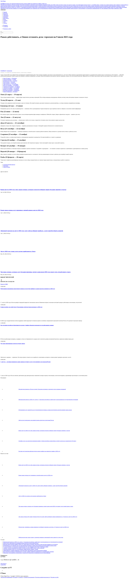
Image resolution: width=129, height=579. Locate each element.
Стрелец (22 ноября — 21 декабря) (11, 88)
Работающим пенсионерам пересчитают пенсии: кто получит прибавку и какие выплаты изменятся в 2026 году (28, 288)
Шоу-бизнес (6, 18)
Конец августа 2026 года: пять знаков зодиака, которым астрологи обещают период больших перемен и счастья (99, 6)
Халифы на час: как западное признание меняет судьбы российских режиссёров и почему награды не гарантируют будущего (44, 6)
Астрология (9, 70)
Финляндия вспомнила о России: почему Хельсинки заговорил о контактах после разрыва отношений (24, 4)
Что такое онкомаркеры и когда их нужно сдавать (13, 343)
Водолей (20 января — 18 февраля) (11, 90)
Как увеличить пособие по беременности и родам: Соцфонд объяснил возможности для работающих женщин (27, 325)
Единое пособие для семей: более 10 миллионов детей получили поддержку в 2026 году (21, 307)
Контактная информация (6, 577)
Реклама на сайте (7, 28)
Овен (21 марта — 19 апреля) (10, 78)
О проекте (20, 577)
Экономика (5, 15)
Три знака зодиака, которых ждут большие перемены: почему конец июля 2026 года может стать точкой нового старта (36, 272)
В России (5, 13)
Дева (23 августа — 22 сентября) (10, 84)
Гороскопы (5, 165)
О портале (5, 26)
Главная (5, 12)
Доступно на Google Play (3, 564)
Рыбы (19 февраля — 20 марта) (10, 91)
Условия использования (29, 577)
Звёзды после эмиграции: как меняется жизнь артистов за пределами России (77, 7)
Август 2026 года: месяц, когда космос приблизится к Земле (18, 251)
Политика (5, 17)
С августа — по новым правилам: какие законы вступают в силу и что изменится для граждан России (25, 361)
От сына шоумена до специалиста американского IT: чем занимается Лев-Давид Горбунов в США (99, 8)
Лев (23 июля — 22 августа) (9, 83)
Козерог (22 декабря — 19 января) (11, 89)
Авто (4, 21)
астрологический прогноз (9, 164)
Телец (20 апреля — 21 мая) (9, 79)
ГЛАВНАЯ (3, 70)
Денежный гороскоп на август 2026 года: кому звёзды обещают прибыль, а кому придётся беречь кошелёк (32, 231)
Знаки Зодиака (6, 167)
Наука (4, 19)
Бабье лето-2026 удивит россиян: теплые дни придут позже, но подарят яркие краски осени (69, 4)
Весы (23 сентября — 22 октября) (10, 85)
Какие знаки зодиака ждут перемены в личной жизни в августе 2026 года (22, 210)
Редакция (5, 25)
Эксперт (5, 23)
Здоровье (5, 20)
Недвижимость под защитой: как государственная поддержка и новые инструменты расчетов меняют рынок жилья (50, 8)
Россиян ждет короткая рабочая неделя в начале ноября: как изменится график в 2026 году (24, 3)
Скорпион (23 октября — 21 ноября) (11, 86)
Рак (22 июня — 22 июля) (9, 82)
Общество (5, 14)
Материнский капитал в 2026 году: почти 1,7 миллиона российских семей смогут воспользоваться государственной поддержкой (30, 7)
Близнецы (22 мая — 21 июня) (10, 80)
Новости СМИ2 (4, 284)
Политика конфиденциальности (42, 577)
